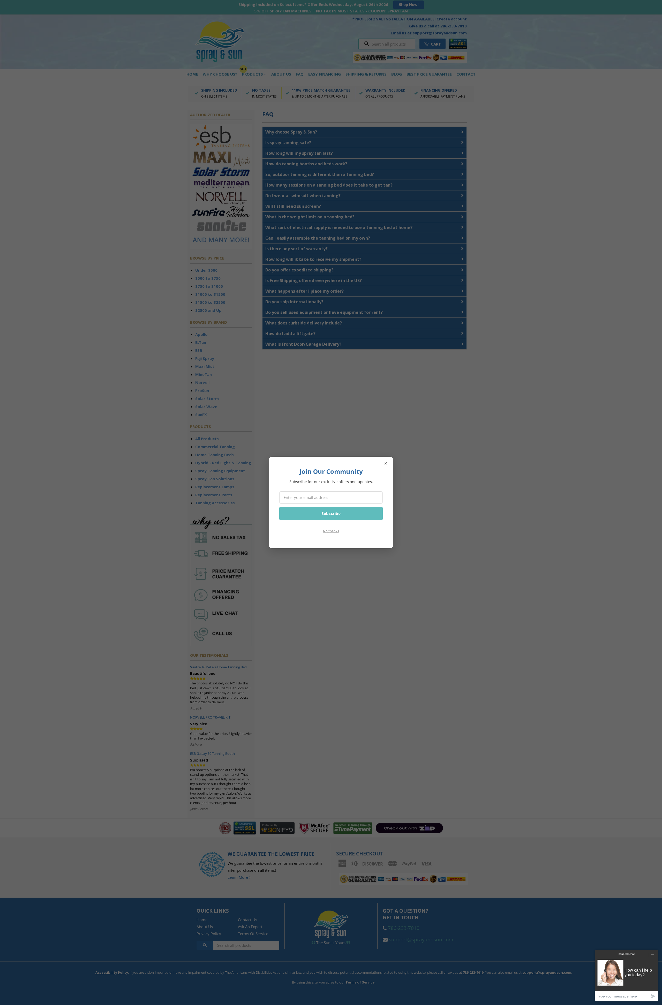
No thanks (331, 531)
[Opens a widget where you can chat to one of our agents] (626, 975)
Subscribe (331, 513)
